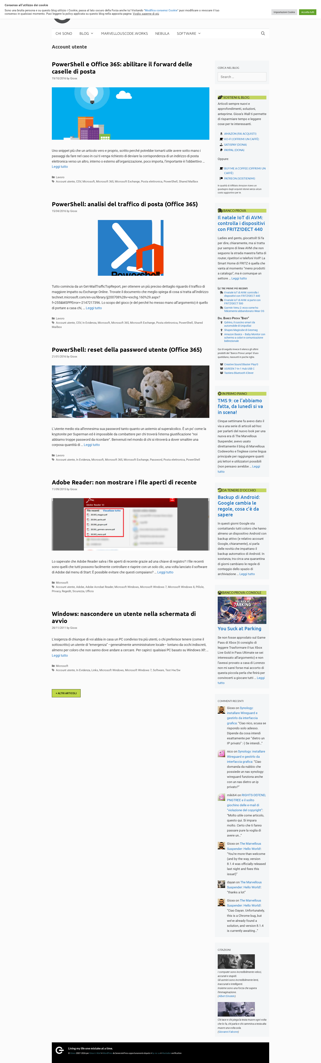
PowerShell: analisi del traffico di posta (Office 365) (125, 204)
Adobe (80, 587)
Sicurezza (78, 591)
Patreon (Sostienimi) (239, 178)
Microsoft (88, 181)
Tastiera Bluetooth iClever (239, 372)
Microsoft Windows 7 (153, 587)
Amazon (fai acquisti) (240, 133)
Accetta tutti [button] (307, 12)
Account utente (65, 181)
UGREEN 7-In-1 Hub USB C (239, 368)
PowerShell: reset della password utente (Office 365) (127, 349)
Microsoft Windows (126, 587)
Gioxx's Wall (95, 1053)
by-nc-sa (156, 1053)
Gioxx (73, 1053)
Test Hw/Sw (172, 670)
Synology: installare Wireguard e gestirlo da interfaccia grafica (246, 756)
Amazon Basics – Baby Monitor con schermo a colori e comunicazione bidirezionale (244, 337)
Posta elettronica (151, 181)
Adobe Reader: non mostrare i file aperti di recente (124, 482)
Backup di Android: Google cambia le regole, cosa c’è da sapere (239, 505)
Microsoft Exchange (127, 181)
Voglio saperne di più (146, 13)
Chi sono (64, 33)
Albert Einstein (227, 996)
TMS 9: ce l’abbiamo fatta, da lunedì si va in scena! (240, 406)
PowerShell (171, 181)
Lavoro (60, 177)
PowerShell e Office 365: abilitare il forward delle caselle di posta (122, 67)
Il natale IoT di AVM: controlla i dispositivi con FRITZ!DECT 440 (241, 223)
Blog (84, 33)
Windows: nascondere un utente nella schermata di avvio (124, 617)
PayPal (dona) (234, 150)
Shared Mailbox (188, 181)
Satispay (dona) (235, 144)
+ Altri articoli (66, 693)
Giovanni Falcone (228, 1031)
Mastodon (166, 1053)
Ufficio (90, 591)
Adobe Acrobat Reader (99, 587)
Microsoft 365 (105, 181)
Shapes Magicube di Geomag (241, 330)
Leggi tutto (60, 167)
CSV (78, 181)
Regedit (66, 591)
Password (156, 459)
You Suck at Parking (239, 628)
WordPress (108, 1053)
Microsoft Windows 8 (181, 587)
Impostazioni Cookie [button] (284, 12)
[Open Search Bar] (263, 33)
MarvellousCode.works (124, 33)
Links (94, 670)
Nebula (162, 33)
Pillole (200, 587)
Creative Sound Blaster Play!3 (241, 364)
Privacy (56, 591)
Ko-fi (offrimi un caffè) (241, 139)
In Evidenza (89, 322)
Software (186, 33)
